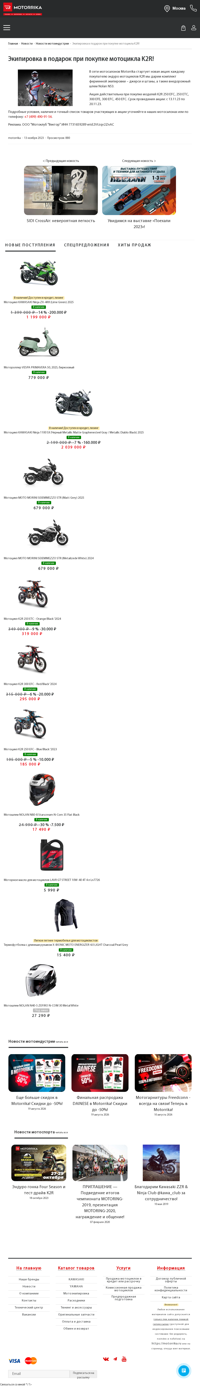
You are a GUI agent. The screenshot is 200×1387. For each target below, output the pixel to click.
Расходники (76, 1300)
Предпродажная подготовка (123, 1298)
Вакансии (29, 1314)
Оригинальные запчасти (76, 1314)
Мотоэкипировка (76, 1293)
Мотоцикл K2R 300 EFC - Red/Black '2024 (30, 684)
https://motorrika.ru (166, 1343)
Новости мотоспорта (34, 1132)
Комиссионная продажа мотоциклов (124, 1289)
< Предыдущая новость (61, 161)
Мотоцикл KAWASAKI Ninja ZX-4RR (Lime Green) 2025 (39, 302)
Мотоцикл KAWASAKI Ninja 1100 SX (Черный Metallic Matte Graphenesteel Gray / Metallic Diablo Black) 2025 (74, 432)
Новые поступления (30, 245)
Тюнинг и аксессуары (76, 1307)
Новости (27, 43)
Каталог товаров (76, 1268)
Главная (13, 43)
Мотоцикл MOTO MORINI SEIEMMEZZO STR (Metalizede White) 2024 (49, 558)
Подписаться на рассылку (83, 1375)
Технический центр (29, 1307)
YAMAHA (76, 1286)
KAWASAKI (76, 1279)
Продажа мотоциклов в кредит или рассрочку (124, 1280)
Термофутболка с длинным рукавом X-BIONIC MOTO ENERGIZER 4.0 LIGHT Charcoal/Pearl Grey (66, 945)
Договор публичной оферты (171, 1280)
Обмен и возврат (76, 1328)
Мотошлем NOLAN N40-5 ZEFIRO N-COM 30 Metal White (41, 1005)
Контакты (29, 1300)
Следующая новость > (139, 161)
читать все (62, 1041)
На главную (28, 1268)
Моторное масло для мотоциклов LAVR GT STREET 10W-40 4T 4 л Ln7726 (52, 880)
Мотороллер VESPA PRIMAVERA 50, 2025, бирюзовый (39, 367)
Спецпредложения (87, 245)
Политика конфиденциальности (171, 1289)
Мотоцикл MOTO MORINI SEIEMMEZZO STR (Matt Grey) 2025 (44, 497)
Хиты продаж (135, 245)
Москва (179, 9)
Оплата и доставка (76, 1321)
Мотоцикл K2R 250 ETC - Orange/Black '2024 (32, 619)
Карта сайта (171, 1297)
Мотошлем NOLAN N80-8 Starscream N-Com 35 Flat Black (41, 814)
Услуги (124, 1268)
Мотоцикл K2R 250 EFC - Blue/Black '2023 (30, 749)
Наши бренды (29, 1279)
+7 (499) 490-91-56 (38, 117)
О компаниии (29, 1293)
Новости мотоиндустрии (52, 43)
